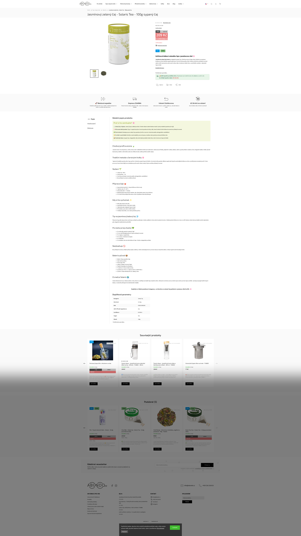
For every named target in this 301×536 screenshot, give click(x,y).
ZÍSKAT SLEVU (162, 278)
